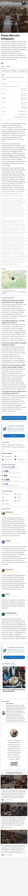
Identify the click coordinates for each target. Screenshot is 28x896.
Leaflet (13, 288)
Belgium (11, 155)
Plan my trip (13, 435)
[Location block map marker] (13, 278)
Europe (11, 77)
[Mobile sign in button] (23, 2)
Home (3, 77)
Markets (7, 77)
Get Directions (22, 291)
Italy (15, 77)
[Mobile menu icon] (1, 2)
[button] (14, 280)
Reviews (9, 67)
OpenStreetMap (19, 288)
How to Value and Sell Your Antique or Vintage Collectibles (14, 690)
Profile (2, 66)
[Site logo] (7, 2)
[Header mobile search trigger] (26, 2)
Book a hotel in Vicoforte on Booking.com (14, 417)
